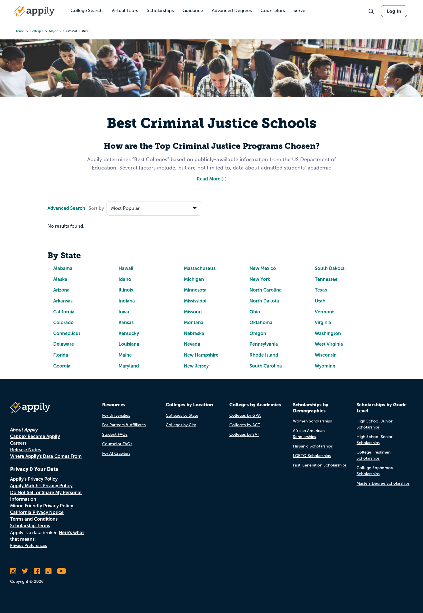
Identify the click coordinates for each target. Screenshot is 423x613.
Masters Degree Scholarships (383, 483)
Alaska (60, 279)
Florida (60, 355)
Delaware (63, 344)
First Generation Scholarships (319, 465)
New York (259, 279)
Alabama (63, 268)
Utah (320, 300)
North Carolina (265, 290)
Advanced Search (66, 208)
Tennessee (326, 279)
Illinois (126, 290)
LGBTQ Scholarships (312, 456)
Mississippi (195, 300)
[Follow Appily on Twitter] (25, 571)
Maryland (129, 365)
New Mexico (262, 268)
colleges (36, 31)
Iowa (124, 311)
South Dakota (330, 268)
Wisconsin (326, 355)
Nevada (192, 344)
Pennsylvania (263, 344)
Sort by (96, 208)
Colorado (63, 322)
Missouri (193, 311)
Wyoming (325, 365)
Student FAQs (114, 434)
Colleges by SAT (244, 434)
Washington (328, 333)
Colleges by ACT (244, 425)
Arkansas (63, 300)
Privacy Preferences (28, 545)
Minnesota (195, 290)
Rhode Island (263, 355)
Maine (125, 355)
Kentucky (129, 333)
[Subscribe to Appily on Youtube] (61, 571)
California (64, 311)
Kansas (126, 322)
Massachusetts (200, 268)
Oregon (257, 333)
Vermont (324, 311)
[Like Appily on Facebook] (37, 571)
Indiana (127, 300)
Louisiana (129, 344)
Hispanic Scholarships (313, 446)
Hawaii (126, 268)
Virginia (323, 322)
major (53, 31)
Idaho (125, 279)
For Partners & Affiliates (124, 425)
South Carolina (265, 365)
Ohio (254, 311)
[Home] (34, 11)
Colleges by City (181, 425)
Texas (321, 290)
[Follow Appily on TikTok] (48, 571)
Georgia (61, 365)
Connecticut (66, 333)
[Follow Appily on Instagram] (13, 571)
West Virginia (329, 344)
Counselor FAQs (117, 444)
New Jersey (196, 365)
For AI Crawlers (116, 453)
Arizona (61, 290)
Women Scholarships (312, 421)
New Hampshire (201, 355)
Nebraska (194, 333)
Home (19, 31)
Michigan (194, 279)
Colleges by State (182, 415)
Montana (193, 322)
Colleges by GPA (245, 415)
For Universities (116, 415)
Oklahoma (261, 322)
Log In (394, 11)
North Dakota (264, 300)
